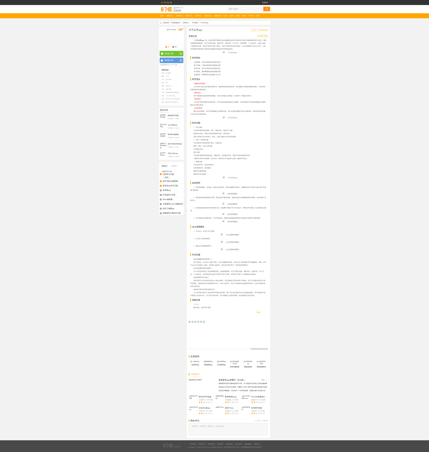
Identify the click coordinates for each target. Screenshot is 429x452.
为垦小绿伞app (173, 153)
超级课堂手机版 (173, 115)
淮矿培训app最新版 (170, 181)
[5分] (262, 30)
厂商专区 (251, 16)
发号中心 (198, 16)
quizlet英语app (172, 125)
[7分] (264, 30)
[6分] (263, 30)
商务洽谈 (229, 444)
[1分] (258, 30)
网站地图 (248, 444)
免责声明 (211, 444)
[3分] (260, 30)
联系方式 (202, 444)
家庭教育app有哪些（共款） (232, 380)
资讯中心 (189, 16)
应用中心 (179, 16)
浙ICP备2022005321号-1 (232, 447)
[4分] (261, 30)
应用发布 (265, 2)
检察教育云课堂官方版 (172, 213)
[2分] (259, 30)
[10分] (267, 30)
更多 (263, 380)
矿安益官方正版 (169, 195)
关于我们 (193, 444)
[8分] (265, 30)
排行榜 (258, 16)
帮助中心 (257, 444)
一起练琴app (195, 365)
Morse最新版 (168, 199)
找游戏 (225, 16)
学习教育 (195, 23)
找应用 (231, 16)
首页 (162, 16)
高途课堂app (208, 365)
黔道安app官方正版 (170, 186)
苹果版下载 (168, 60)
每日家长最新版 (173, 134)
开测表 (244, 16)
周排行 (165, 166)
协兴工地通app (168, 208)
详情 (166, 177)
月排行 (174, 166)
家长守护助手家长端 (175, 144)
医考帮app (167, 190)
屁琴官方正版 (168, 174)
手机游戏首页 (175, 23)
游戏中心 (170, 16)
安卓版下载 (168, 54)
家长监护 (239, 444)
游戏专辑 (217, 16)
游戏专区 (208, 16)
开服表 (238, 16)
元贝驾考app (221, 365)
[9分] (266, 30)
